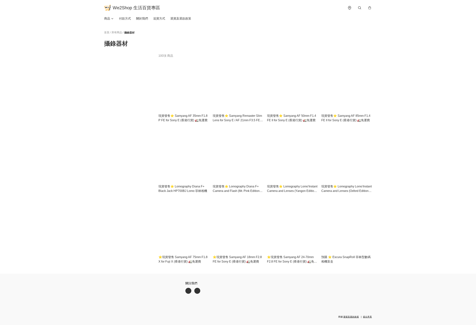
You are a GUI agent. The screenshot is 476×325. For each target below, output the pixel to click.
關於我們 (142, 18)
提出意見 (367, 317)
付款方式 (125, 18)
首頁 (106, 32)
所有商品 (117, 32)
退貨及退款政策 (180, 18)
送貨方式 (159, 18)
